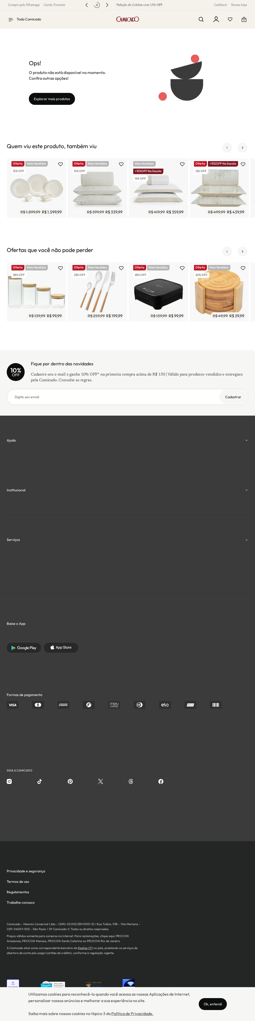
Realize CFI (85, 948)
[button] (227, 148)
